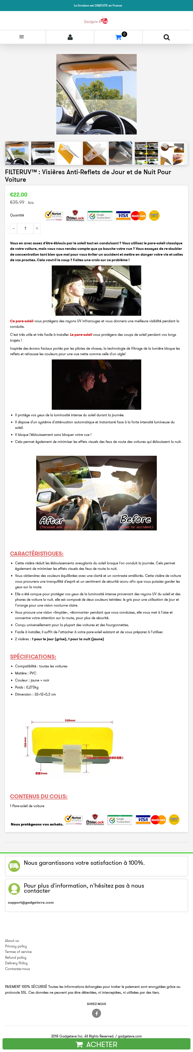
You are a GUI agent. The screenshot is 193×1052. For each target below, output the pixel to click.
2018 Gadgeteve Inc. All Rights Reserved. (82, 1036)
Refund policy (15, 957)
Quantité (17, 215)
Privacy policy (16, 946)
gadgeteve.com (130, 1036)
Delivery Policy (16, 963)
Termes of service (18, 951)
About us (12, 940)
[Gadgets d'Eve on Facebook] (96, 1013)
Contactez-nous (17, 969)
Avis (31, 202)
